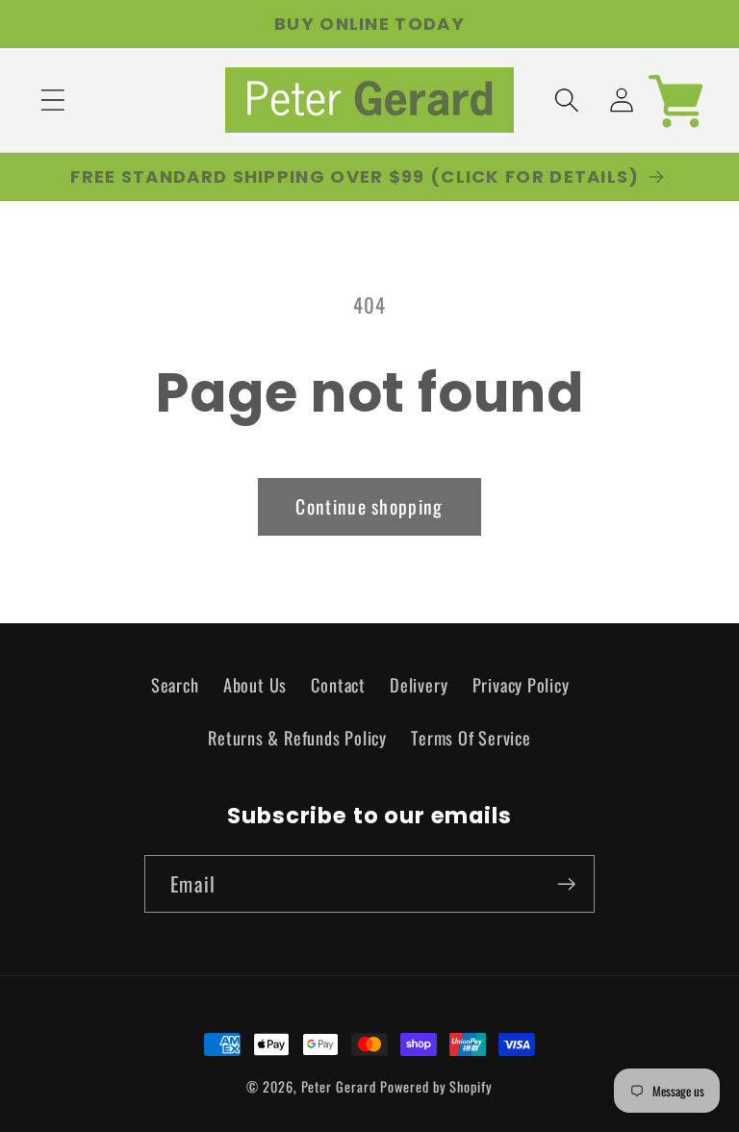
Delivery (418, 684)
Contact (338, 684)
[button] (52, 100)
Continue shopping (369, 506)
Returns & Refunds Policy (297, 737)
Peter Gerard (338, 1086)
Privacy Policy (521, 684)
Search (175, 684)
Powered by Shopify (436, 1086)
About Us (255, 684)
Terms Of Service (470, 737)
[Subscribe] (566, 884)
